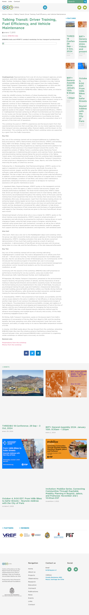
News (10, 14)
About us (31, 572)
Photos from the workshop (11, 345)
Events (31, 598)
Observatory (33, 578)
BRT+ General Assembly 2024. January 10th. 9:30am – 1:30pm (72, 88)
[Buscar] (85, 1)
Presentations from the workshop (14, 342)
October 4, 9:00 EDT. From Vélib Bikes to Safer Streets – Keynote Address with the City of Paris (22, 501)
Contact (31, 604)
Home (4, 14)
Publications (33, 591)
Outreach (32, 588)
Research (32, 582)
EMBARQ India (13, 36)
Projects (31, 575)
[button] (45, 7)
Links (30, 601)
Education (32, 585)
